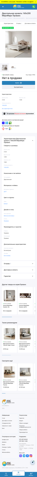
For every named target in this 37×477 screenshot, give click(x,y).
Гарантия (21, 418)
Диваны (4, 442)
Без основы (7, 255)
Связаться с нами (6, 425)
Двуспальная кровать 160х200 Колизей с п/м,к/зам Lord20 (24, 345)
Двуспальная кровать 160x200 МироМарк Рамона (8, 383)
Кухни (3, 444)
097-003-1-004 (23, 441)
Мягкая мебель (6, 452)
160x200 (4, 105)
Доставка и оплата (30, 23)
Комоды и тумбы (6, 447)
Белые (5, 203)
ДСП (5, 191)
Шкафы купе (5, 439)
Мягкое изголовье (9, 216)
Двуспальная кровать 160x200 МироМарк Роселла (24, 383)
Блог (3, 428)
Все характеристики (7, 108)
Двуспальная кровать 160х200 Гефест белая (8, 344)
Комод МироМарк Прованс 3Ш (7, 306)
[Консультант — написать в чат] (32, 462)
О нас (3, 418)
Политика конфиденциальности (25, 426)
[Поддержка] (34, 6)
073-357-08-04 (23, 439)
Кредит (21, 420)
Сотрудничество (6, 423)
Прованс (6, 221)
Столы (3, 449)
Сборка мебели (23, 429)
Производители (23, 432)
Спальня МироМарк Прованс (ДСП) (24, 306)
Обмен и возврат (23, 423)
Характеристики (8, 23)
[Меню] (3, 7)
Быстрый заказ (18, 87)
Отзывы (19, 23)
